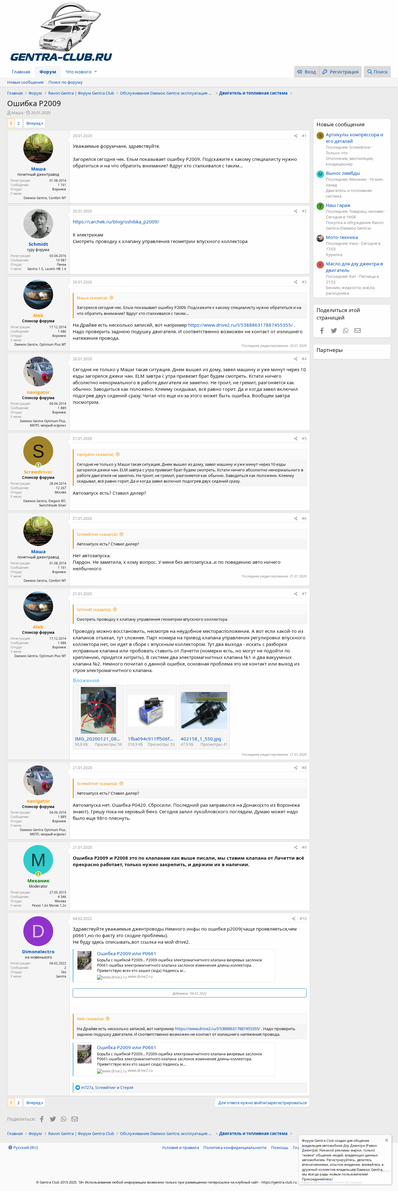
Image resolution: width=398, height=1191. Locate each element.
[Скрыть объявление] (386, 1141)
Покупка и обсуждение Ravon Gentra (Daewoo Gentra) (355, 225)
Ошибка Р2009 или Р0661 (126, 953)
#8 (304, 767)
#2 (304, 211)
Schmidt (38, 244)
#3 (304, 282)
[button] (96, 71)
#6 (304, 518)
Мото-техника (342, 237)
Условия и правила (180, 1147)
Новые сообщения (25, 82)
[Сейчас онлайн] (38, 465)
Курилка (334, 254)
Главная (21, 71)
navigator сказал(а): (95, 454)
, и (107, 1087)
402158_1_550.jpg (201, 739)
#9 (304, 847)
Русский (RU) (25, 1147)
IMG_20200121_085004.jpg (105, 739)
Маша (17, 112)
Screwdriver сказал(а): (97, 534)
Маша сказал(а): (92, 298)
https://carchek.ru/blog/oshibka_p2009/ (116, 221)
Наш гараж (338, 205)
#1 (304, 135)
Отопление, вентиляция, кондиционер (349, 161)
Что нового (78, 71)
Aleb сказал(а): (90, 1018)
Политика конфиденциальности (234, 1147)
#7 (304, 593)
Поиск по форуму (66, 82)
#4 (304, 359)
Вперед (33, 123)
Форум (47, 71)
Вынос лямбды (343, 173)
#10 (303, 918)
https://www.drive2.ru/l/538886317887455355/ (240, 325)
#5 (304, 438)
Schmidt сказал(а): (94, 609)
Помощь (280, 1147)
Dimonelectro (38, 951)
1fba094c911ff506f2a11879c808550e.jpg (173, 739)
